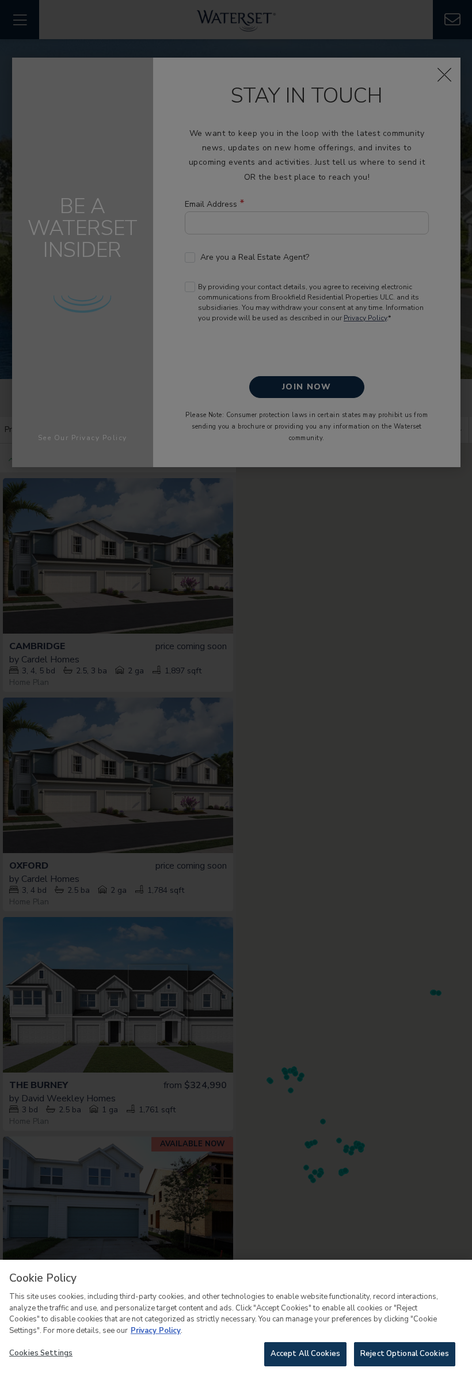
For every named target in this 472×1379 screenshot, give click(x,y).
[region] (236, 1319)
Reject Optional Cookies (404, 1353)
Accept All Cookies (305, 1353)
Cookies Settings (41, 1353)
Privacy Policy (156, 1330)
